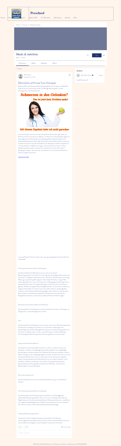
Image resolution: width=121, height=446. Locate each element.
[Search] (88, 55)
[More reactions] (25, 427)
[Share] (69, 75)
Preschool (37, 12)
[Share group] (104, 55)
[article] (44, 255)
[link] (22, 63)
